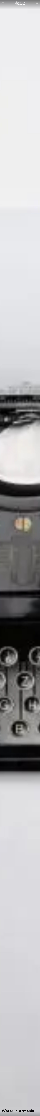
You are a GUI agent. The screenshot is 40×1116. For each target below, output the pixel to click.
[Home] (20, 3)
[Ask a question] (37, 3)
